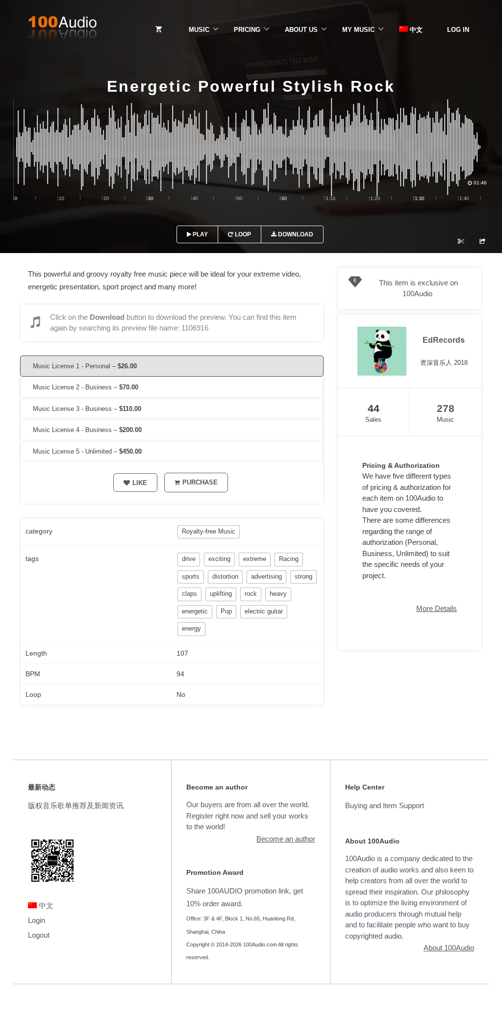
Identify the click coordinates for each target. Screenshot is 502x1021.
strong (303, 576)
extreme (254, 558)
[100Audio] (62, 30)
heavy (278, 593)
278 (445, 408)
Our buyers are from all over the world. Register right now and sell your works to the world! (247, 815)
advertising (266, 576)
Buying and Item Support (384, 805)
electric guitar (264, 611)
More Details (436, 608)
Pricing (247, 29)
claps (189, 593)
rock (251, 593)
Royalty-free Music (208, 531)
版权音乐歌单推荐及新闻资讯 (76, 805)
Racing (289, 558)
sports (191, 576)
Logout (39, 935)
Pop (226, 611)
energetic (195, 611)
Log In (458, 29)
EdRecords (444, 340)
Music (199, 29)
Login (36, 920)
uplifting (221, 593)
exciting (219, 558)
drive (189, 558)
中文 (415, 29)
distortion (225, 576)
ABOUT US (301, 29)
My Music (358, 29)
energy (191, 628)
